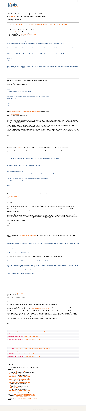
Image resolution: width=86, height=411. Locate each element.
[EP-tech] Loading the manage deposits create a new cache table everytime (26, 371)
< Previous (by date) (11, 24)
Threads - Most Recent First (63, 24)
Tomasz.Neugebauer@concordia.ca (28, 34)
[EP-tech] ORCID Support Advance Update (18, 373)
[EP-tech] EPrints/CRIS (21, 396)
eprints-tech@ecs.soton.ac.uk (15, 31)
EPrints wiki (12, 16)
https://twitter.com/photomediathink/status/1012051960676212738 (61, 65)
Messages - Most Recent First (49, 24)
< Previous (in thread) (29, 24)
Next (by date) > (19, 24)
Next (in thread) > (38, 24)
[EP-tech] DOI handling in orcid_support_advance (26, 398)
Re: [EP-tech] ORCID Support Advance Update (19, 366)
